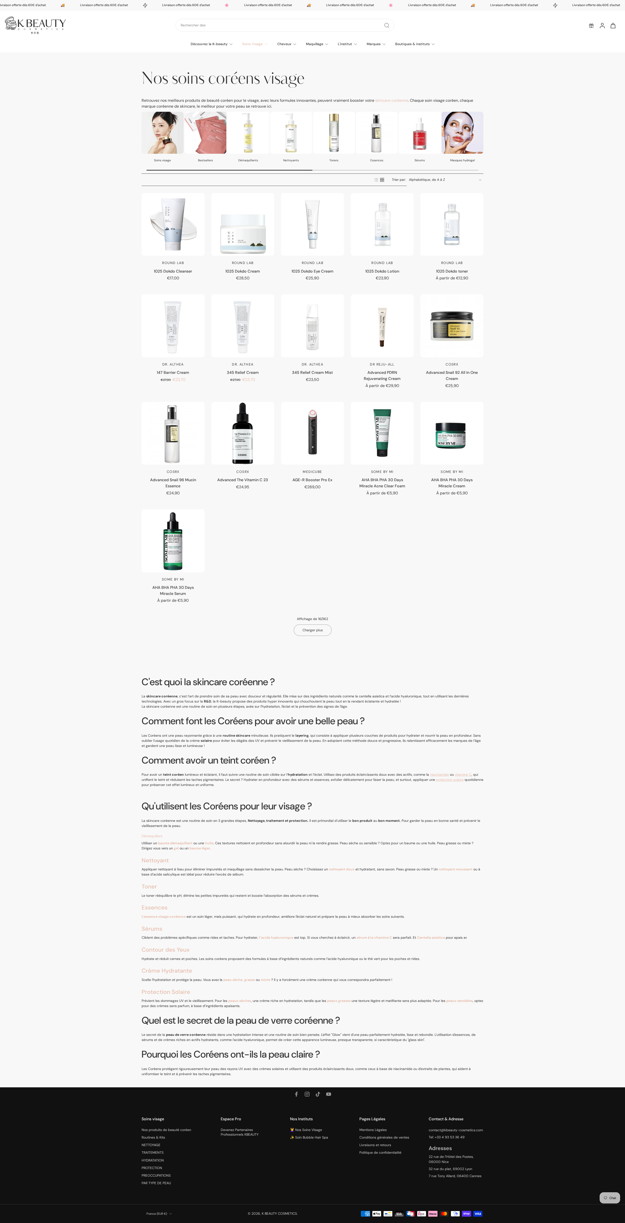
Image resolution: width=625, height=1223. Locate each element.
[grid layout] (382, 180)
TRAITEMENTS (153, 1152)
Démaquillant (152, 836)
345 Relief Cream (243, 372)
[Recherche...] (386, 25)
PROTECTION (152, 1168)
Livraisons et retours (375, 1145)
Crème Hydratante (167, 970)
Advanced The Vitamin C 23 (242, 479)
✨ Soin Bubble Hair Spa (309, 1137)
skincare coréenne (391, 100)
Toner (149, 886)
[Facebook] (296, 1094)
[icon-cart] (612, 25)
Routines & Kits (153, 1137)
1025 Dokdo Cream (242, 271)
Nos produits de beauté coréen (166, 1130)
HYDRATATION (153, 1160)
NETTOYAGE (151, 1145)
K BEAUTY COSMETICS (279, 1213)
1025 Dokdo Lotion (382, 271)
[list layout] (376, 180)
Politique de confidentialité (380, 1152)
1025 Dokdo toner (452, 271)
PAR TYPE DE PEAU (156, 1183)
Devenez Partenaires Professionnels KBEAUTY (240, 1132)
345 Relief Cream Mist (312, 372)
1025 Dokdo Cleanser (173, 271)
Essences (154, 907)
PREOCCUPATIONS (156, 1175)
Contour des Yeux (165, 949)
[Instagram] (307, 1094)
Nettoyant (155, 860)
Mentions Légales (373, 1130)
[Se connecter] (602, 25)
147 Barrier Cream (173, 372)
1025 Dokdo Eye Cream (312, 271)
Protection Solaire (166, 991)
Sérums (152, 928)
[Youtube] (328, 1094)
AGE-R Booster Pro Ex (312, 479)
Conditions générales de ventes (384, 1137)
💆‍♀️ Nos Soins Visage (306, 1130)
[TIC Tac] (317, 1094)
